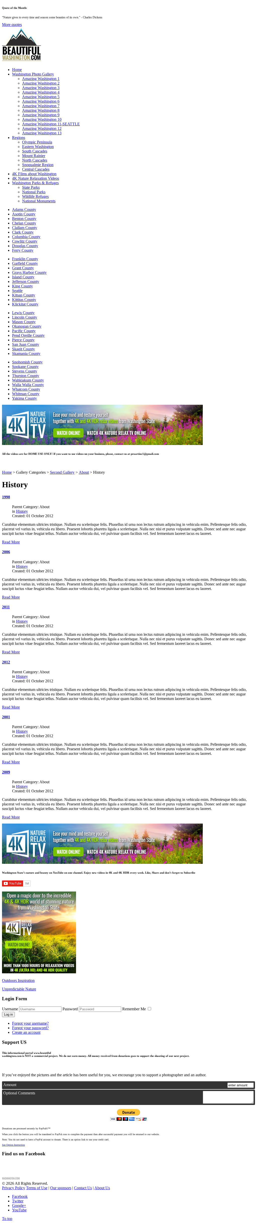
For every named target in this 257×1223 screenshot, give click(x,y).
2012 (6, 662)
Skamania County (26, 353)
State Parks (31, 187)
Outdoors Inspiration (18, 980)
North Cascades (34, 160)
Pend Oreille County (28, 335)
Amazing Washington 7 (40, 106)
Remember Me (134, 1009)
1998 (6, 497)
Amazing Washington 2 (40, 83)
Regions (18, 137)
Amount (9, 1085)
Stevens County (24, 371)
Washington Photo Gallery (33, 74)
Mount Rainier (33, 156)
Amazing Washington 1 (40, 79)
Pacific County (24, 331)
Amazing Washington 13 (41, 133)
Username (10, 1009)
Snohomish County (27, 362)
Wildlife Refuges (35, 196)
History (22, 511)
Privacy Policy (13, 1188)
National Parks (33, 192)
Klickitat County (25, 304)
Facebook (20, 1196)
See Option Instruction (13, 1144)
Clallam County (24, 228)
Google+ (19, 1205)
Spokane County (25, 366)
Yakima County (24, 398)
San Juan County (25, 344)
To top (7, 1218)
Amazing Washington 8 (40, 110)
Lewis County (23, 313)
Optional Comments (19, 1093)
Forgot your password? (30, 1028)
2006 (6, 552)
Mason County (24, 322)
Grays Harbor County (29, 272)
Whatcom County (26, 389)
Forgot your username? (30, 1023)
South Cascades (34, 151)
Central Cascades (35, 169)
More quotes (12, 24)
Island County (23, 277)
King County (22, 286)
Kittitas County (24, 300)
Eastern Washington (38, 146)
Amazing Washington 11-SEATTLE (51, 124)
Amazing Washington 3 (40, 88)
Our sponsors (60, 1188)
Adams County (24, 209)
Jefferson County (25, 281)
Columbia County (26, 237)
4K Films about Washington (34, 174)
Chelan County (24, 223)
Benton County (24, 218)
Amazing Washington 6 (40, 101)
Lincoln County (24, 317)
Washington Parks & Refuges (35, 183)
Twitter (17, 1201)
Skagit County (23, 349)
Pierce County (23, 340)
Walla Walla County (28, 385)
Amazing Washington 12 (41, 128)
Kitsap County (23, 295)
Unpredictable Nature (19, 989)
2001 (6, 717)
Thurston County (25, 376)
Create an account (26, 1032)
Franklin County (25, 259)
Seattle (17, 290)
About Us (102, 1188)
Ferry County (22, 250)
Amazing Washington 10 (41, 119)
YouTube (19, 1210)
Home (17, 69)
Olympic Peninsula (37, 142)
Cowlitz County (24, 241)
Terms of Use (36, 1188)
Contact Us (83, 1188)
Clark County (23, 232)
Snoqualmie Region (37, 165)
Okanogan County (26, 326)
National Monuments (38, 201)
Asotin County (23, 214)
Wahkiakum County (28, 380)
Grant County (23, 268)
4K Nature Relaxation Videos (35, 178)
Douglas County (25, 246)
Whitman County (25, 394)
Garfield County (25, 263)
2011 (6, 607)
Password (70, 1009)
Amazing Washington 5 (40, 97)
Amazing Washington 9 (40, 115)
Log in (8, 1014)
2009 (6, 772)
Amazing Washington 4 (40, 92)
